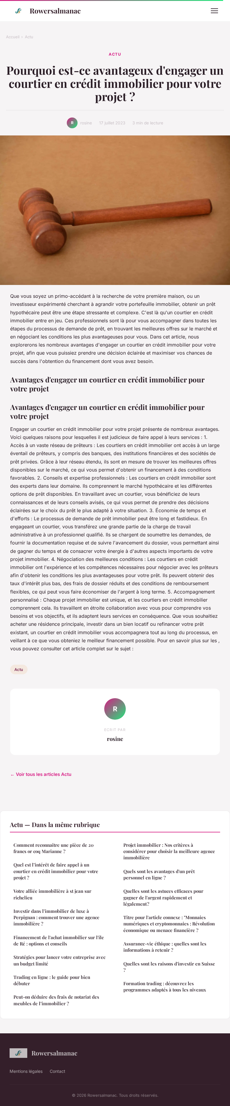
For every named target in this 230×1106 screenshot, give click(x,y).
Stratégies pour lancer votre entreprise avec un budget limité (59, 960)
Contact (57, 1071)
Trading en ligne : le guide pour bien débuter (51, 980)
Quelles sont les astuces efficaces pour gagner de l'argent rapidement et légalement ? (163, 897)
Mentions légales (26, 1071)
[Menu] (214, 11)
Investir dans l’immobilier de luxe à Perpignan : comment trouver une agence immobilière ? (56, 917)
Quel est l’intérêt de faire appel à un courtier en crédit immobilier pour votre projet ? (55, 871)
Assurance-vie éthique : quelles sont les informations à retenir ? (164, 947)
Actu (29, 36)
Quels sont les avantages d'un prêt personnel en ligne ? (159, 874)
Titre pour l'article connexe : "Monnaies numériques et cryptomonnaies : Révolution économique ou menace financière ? (169, 923)
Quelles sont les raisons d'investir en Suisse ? (169, 967)
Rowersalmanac (55, 10)
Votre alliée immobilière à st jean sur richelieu (52, 894)
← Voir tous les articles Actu (40, 774)
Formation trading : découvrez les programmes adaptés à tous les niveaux (164, 986)
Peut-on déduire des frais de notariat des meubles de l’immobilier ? (56, 1000)
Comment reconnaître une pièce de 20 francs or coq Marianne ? (53, 848)
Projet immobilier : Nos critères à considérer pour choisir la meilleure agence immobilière (169, 851)
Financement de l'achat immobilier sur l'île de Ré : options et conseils (58, 940)
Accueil (12, 36)
